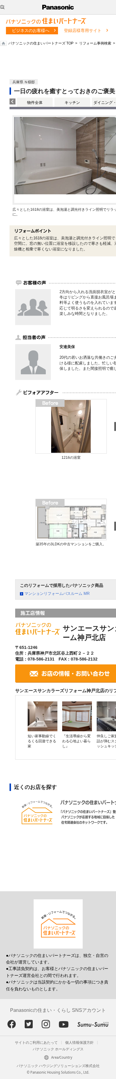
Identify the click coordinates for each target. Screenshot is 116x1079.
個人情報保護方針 (79, 1042)
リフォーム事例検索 (95, 43)
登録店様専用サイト (82, 30)
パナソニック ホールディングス (58, 1049)
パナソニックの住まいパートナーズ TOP (40, 43)
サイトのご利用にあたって (36, 1042)
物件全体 (35, 102)
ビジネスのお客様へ (30, 30)
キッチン (72, 102)
